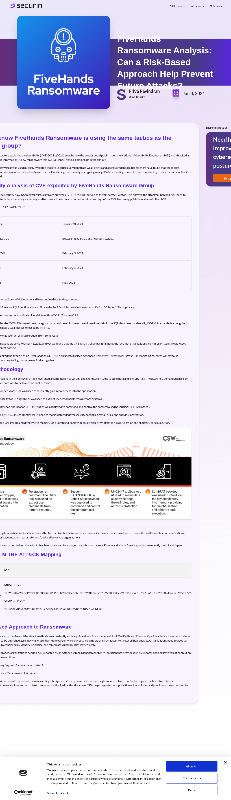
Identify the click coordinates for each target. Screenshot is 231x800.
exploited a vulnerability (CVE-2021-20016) (37, 155)
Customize (190, 778)
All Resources (177, 5)
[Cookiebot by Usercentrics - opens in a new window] (23, 793)
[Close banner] (225, 762)
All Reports (197, 5)
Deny (191, 790)
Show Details (55, 793)
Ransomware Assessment (22, 673)
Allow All (191, 766)
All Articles (216, 5)
